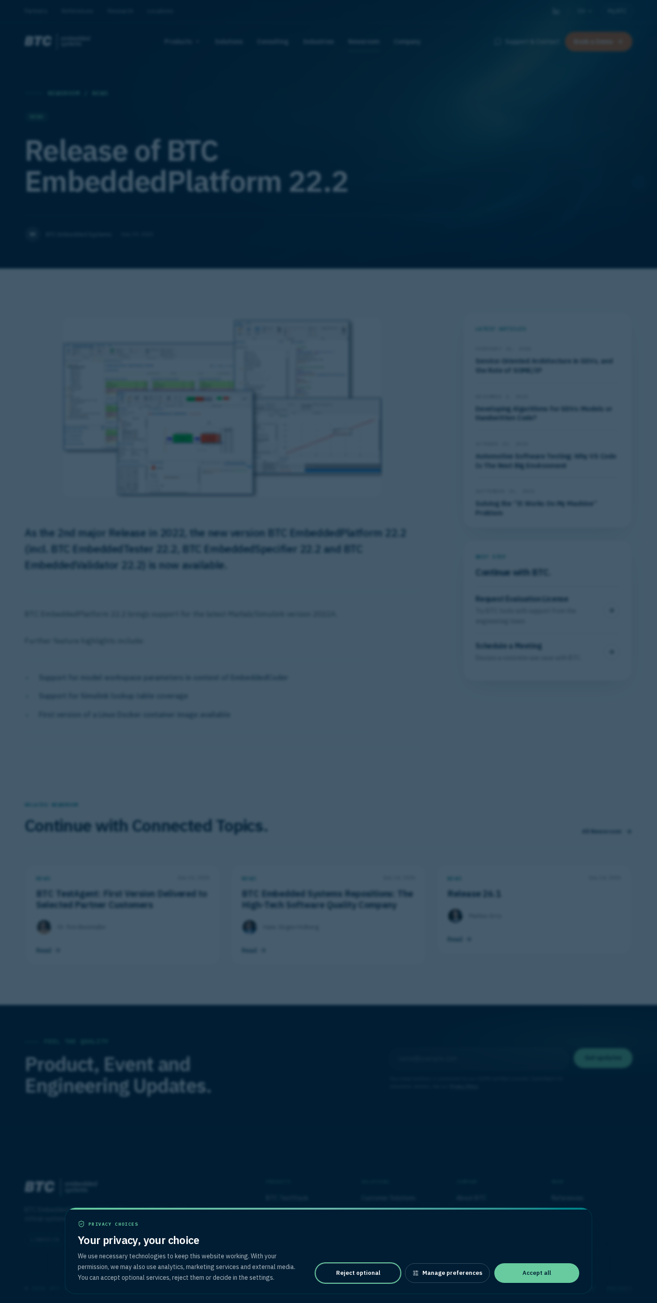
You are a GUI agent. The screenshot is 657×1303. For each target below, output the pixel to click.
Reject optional (358, 1273)
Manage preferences (452, 1273)
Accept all (536, 1273)
